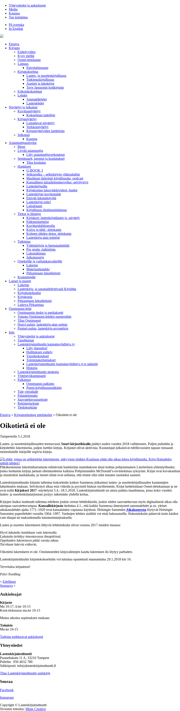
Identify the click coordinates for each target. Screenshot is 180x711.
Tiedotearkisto (27, 407)
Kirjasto (14, 48)
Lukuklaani (34, 206)
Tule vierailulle (28, 391)
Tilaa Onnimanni (29, 320)
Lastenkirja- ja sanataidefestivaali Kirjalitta (47, 289)
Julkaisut (24, 135)
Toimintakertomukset (41, 360)
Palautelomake (28, 395)
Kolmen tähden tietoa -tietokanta (48, 233)
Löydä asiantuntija (30, 151)
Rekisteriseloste (28, 403)
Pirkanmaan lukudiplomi (43, 273)
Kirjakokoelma (28, 72)
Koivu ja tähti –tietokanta (43, 230)
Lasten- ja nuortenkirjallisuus (46, 75)
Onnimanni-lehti (20, 309)
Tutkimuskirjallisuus (40, 79)
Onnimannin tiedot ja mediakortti (40, 312)
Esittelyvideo (27, 52)
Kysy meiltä (26, 56)
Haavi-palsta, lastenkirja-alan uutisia (42, 324)
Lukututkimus (36, 253)
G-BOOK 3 (34, 170)
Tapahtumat (26, 340)
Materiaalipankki (38, 269)
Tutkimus (24, 241)
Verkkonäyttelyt (37, 127)
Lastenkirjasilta (36, 186)
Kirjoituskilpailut (29, 293)
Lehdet (22, 95)
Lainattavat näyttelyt (40, 123)
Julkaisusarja (35, 257)
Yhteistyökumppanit (32, 376)
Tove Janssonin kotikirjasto (45, 87)
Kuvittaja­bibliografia (40, 226)
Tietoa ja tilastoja (29, 214)
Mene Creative (35, 709)
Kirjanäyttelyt (27, 119)
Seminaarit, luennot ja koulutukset (41, 158)
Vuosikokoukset (37, 356)
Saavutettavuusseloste (33, 399)
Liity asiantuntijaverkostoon (45, 154)
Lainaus (23, 64)
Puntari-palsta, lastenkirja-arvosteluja (43, 328)
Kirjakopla (25, 297)
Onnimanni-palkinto (40, 384)
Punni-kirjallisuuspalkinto (44, 388)
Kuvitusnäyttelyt (29, 111)
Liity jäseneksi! (36, 348)
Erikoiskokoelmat (30, 91)
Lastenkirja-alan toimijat (43, 237)
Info (11, 332)
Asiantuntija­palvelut (22, 143)
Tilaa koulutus (36, 162)
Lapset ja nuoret (20, 281)
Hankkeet (24, 166)
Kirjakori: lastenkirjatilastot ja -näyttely (53, 218)
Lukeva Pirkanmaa (31, 305)
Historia (31, 368)
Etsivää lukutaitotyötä (41, 198)
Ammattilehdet (36, 99)
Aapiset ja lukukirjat (40, 83)
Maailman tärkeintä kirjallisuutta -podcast (54, 178)
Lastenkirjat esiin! (38, 202)
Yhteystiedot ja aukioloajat (27, 5)
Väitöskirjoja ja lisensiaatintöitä (47, 245)
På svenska (16, 25)
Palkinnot (24, 380)
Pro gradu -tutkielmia (41, 249)
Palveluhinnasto (37, 68)
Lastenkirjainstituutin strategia (38, 372)
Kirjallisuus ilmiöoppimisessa (46, 210)
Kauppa (14, 13)
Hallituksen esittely (39, 352)
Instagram (7, 697)
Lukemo (32, 265)
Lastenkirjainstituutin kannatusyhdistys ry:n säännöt (62, 364)
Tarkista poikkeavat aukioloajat (21, 637)
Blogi (21, 147)
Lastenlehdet (35, 103)
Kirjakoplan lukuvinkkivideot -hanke (51, 190)
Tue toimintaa (18, 17)
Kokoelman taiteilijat (40, 115)
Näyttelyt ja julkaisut (23, 107)
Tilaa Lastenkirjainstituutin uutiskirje (25, 673)
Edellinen (9, 582)
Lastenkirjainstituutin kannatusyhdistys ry (46, 344)
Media (13, 9)
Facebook (7, 690)
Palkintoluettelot (37, 222)
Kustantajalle (27, 277)
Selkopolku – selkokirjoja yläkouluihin (53, 174)
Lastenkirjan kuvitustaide (43, 194)
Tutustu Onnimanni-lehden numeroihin (44, 316)
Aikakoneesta (136, 510)
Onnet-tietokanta (29, 60)
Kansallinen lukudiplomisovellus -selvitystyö (57, 182)
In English (16, 29)
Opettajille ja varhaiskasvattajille (40, 261)
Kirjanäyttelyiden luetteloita (45, 131)
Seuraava (6, 585)
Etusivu (14, 44)
